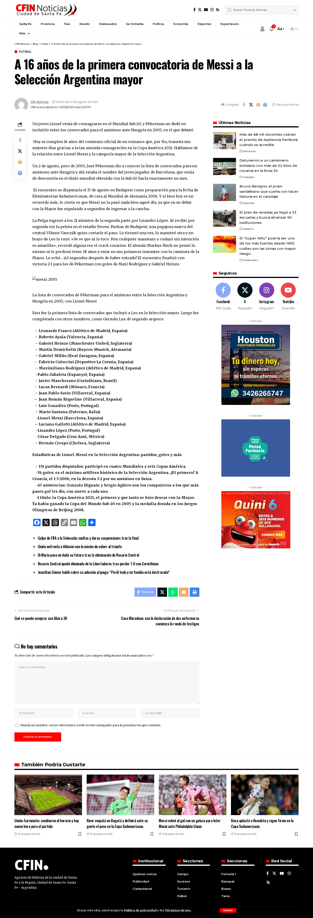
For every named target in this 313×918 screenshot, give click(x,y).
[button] (228, 910)
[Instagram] (212, 10)
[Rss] (218, 10)
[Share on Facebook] (244, 104)
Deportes (248, 202)
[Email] (258, 104)
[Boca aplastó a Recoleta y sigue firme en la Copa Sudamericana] (265, 795)
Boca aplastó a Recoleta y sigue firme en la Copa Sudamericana (262, 823)
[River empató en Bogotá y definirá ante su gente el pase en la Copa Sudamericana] (120, 795)
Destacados (250, 259)
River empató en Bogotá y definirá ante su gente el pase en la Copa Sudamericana (117, 823)
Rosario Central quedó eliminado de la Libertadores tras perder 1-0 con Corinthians (98, 563)
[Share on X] (251, 104)
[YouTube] (206, 10)
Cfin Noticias (39, 102)
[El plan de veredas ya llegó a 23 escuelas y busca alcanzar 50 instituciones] (224, 218)
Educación (249, 151)
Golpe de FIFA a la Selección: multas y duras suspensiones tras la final (88, 538)
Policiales (248, 177)
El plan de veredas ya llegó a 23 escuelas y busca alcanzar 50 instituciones (267, 217)
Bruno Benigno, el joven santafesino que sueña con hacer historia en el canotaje (269, 191)
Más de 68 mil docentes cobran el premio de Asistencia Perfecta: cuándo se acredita (268, 139)
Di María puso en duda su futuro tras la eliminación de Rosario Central (88, 555)
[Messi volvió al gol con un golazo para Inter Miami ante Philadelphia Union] (192, 795)
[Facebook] (194, 10)
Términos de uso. (177, 910)
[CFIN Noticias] (45, 9)
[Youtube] (288, 297)
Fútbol (25, 51)
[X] (200, 10)
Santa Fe (248, 229)
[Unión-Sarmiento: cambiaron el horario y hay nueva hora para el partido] (48, 795)
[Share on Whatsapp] (173, 592)
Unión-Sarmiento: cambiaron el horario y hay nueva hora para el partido (46, 823)
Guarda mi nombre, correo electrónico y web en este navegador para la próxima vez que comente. (90, 725)
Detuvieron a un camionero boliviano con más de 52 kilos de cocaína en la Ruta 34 (268, 165)
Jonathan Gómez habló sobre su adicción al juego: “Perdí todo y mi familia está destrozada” (104, 572)
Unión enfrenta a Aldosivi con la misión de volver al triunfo (80, 546)
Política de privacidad (140, 910)
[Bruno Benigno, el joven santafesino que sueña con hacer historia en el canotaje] (224, 192)
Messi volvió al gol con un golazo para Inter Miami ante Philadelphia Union (189, 823)
